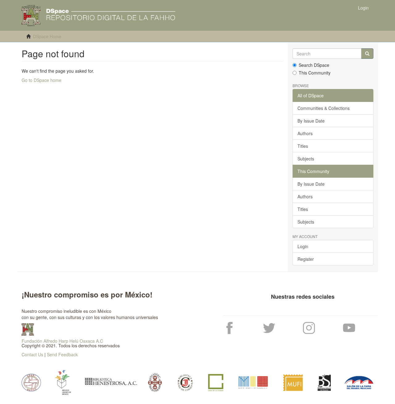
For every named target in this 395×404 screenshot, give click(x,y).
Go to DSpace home (41, 80)
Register (305, 259)
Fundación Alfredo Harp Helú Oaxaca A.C (62, 341)
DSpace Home (47, 36)
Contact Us (32, 354)
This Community (315, 73)
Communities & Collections (323, 108)
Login (302, 246)
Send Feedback (62, 354)
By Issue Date (311, 121)
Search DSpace (314, 65)
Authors (305, 133)
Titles (302, 146)
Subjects (305, 159)
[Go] (367, 53)
